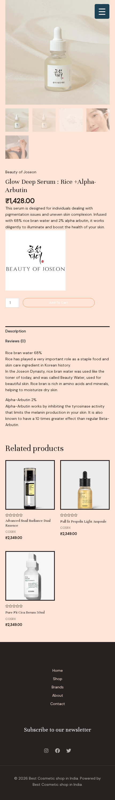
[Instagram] (46, 750)
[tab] (57, 331)
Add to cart (58, 302)
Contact (57, 703)
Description (15, 331)
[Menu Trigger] (102, 11)
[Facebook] (57, 750)
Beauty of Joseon (20, 172)
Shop (57, 678)
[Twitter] (68, 750)
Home (57, 670)
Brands (58, 687)
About (57, 695)
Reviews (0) (15, 341)
